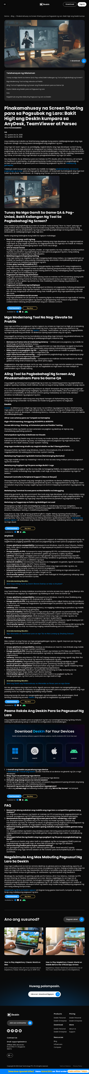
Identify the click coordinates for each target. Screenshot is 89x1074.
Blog (55, 1041)
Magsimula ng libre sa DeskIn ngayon (20, 890)
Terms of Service (65, 1066)
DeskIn (36, 330)
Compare (57, 1047)
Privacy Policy (77, 1066)
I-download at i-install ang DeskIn (21, 771)
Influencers (58, 1044)
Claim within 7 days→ (78, 1071)
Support (72, 1032)
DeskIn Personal (60, 1018)
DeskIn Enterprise (60, 1021)
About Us (72, 1029)
